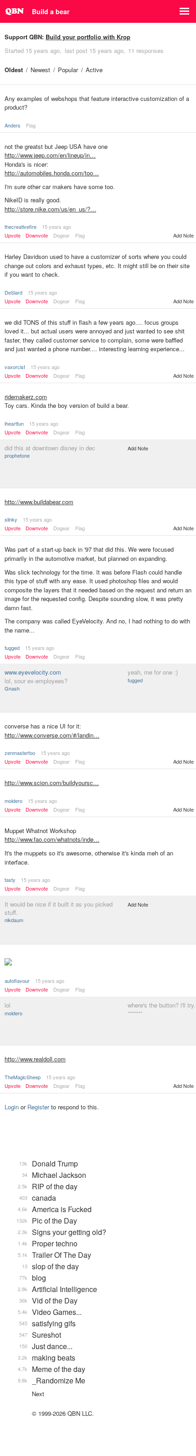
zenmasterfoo (20, 752)
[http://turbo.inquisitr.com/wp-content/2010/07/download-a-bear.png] (98, 962)
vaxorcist (15, 366)
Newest (40, 69)
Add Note (183, 235)
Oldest (14, 69)
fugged (12, 647)
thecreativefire (20, 226)
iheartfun (14, 423)
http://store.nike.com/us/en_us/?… (50, 209)
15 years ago (56, 226)
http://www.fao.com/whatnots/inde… (52, 839)
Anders (13, 125)
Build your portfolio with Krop (88, 36)
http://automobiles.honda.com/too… (52, 173)
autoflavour (17, 980)
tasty (10, 879)
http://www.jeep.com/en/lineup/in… (50, 155)
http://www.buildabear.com (39, 501)
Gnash (12, 688)
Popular (68, 69)
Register (38, 1107)
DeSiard (13, 292)
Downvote (37, 235)
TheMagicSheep (23, 1077)
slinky (11, 519)
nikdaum (14, 919)
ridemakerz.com (26, 396)
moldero (13, 800)
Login (12, 1107)
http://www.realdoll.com (35, 1059)
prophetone (17, 455)
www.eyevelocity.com (33, 672)
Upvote (13, 235)
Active (94, 69)
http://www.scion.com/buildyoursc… (52, 782)
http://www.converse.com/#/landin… (52, 735)
